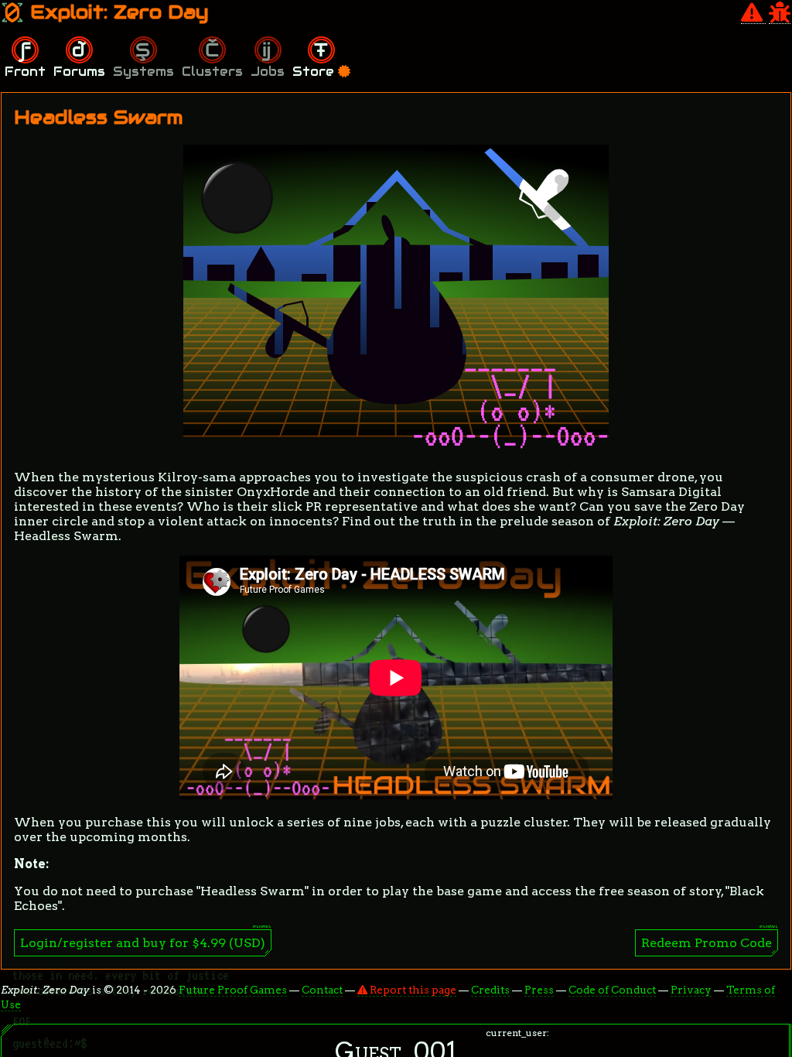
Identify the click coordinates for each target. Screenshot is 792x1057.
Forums (79, 71)
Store (315, 71)
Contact (322, 989)
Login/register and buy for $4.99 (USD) (142, 943)
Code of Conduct (612, 989)
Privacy (691, 989)
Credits (490, 989)
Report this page (411, 989)
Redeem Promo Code (706, 943)
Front (25, 71)
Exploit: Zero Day (116, 12)
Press (539, 989)
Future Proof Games (233, 989)
